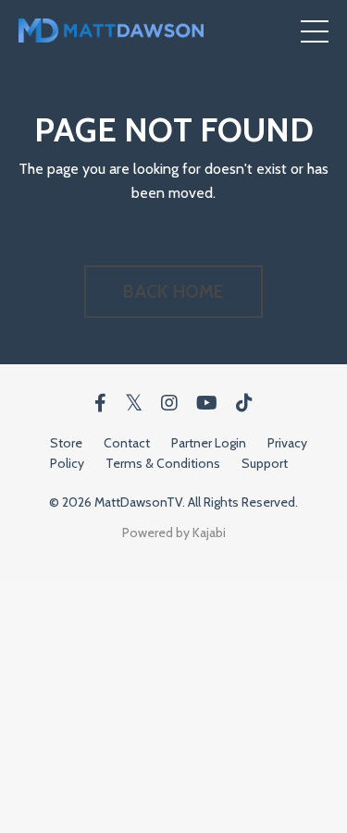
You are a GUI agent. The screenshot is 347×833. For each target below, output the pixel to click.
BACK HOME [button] (173, 291)
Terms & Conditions (162, 463)
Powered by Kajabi (174, 532)
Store (66, 443)
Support (265, 463)
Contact (127, 443)
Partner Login (208, 443)
